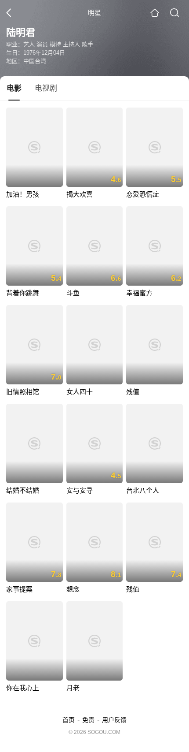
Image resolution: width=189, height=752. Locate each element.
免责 (88, 719)
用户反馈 (114, 719)
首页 (68, 719)
